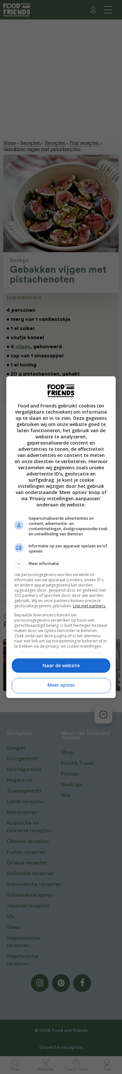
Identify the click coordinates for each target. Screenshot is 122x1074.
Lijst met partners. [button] (89, 606)
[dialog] (61, 537)
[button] (61, 563)
